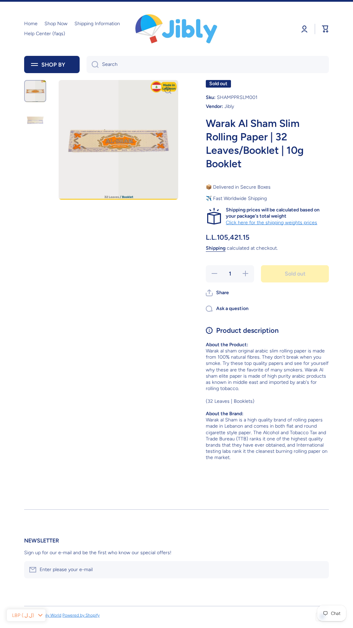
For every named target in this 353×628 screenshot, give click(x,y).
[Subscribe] (320, 569)
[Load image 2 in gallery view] (35, 120)
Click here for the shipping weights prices (271, 223)
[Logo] (176, 28)
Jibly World (51, 615)
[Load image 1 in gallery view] (35, 91)
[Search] (93, 64)
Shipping (215, 248)
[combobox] (208, 64)
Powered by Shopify (81, 615)
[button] (217, 292)
